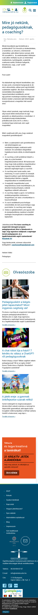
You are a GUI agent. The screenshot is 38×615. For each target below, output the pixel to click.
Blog (8, 522)
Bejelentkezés (18, 2)
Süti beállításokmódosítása (12, 532)
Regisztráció (32, 2)
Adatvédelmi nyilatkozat (15, 517)
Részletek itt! (7, 238)
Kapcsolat (10, 504)
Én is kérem (11, 472)
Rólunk (9, 495)
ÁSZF (8, 491)
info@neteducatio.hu (18, 573)
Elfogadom (6, 611)
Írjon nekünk (10, 513)
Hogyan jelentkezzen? (14, 509)
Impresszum (11, 526)
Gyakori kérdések (12, 500)
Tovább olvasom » (8, 325)
